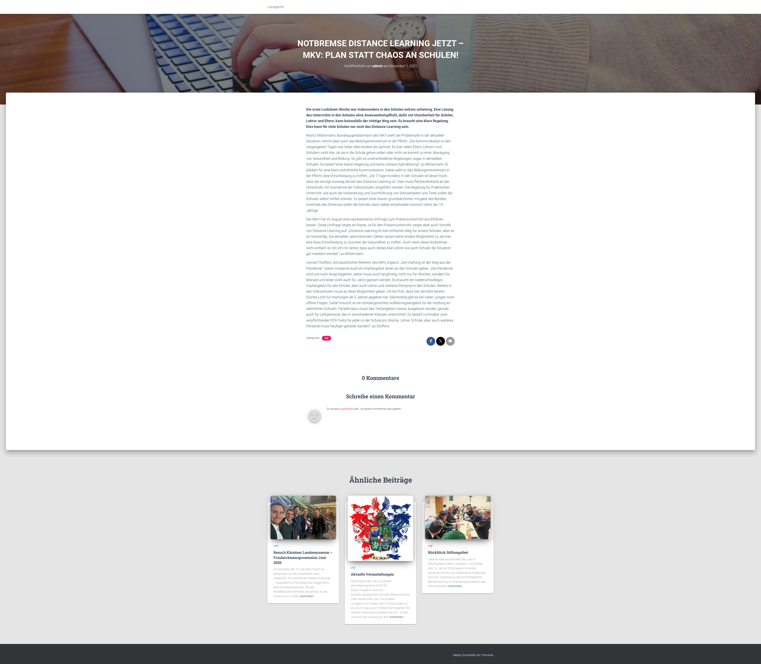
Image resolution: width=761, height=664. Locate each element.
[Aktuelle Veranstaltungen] (380, 528)
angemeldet (346, 408)
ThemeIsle (487, 655)
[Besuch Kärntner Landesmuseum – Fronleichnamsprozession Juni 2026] (303, 517)
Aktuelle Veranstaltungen (372, 574)
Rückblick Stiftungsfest (448, 552)
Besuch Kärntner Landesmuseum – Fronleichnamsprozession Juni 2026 (303, 557)
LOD (326, 338)
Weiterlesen (307, 596)
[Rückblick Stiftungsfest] (457, 517)
